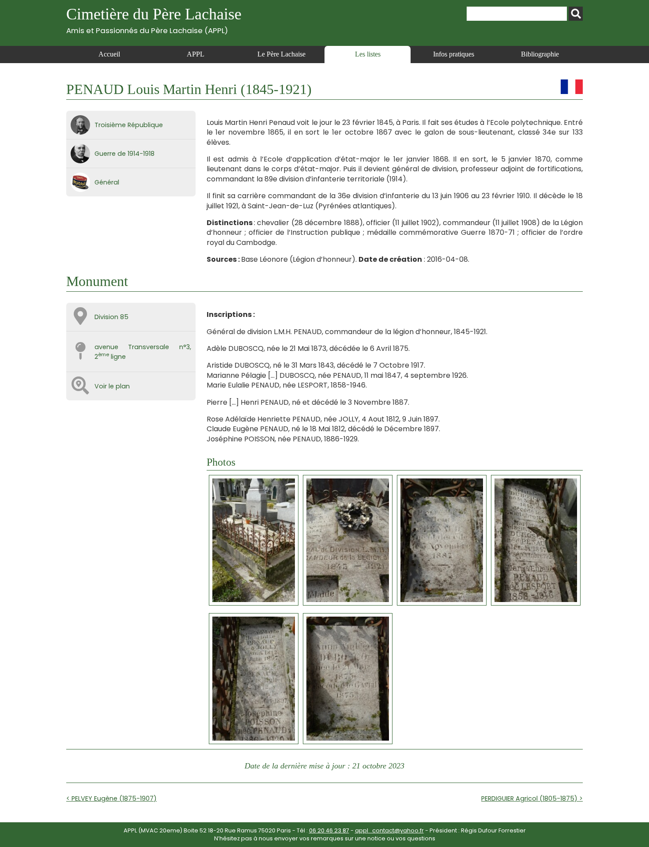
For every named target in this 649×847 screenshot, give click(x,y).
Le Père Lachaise (281, 54)
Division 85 (111, 316)
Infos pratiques (453, 54)
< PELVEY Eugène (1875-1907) (111, 798)
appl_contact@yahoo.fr (389, 830)
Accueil (109, 54)
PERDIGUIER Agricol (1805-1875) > (532, 798)
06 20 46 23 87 (329, 830)
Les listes (368, 54)
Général (106, 182)
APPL (195, 54)
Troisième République (128, 124)
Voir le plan (112, 386)
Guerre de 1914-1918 (124, 153)
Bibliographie (540, 54)
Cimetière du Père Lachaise (153, 20)
